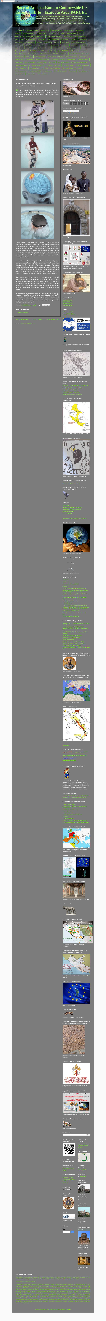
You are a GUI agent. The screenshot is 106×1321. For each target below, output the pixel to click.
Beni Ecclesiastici (68, 30)
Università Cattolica (83, 59)
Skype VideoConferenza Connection (72, 507)
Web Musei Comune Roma (82, 65)
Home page (37, 319)
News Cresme (48, 42)
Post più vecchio (53, 319)
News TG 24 (83, 45)
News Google (18, 45)
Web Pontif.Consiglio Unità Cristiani (71, 68)
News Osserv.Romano (53, 45)
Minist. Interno (40, 36)
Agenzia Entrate (20, 30)
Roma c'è (65, 586)
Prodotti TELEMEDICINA (69, 314)
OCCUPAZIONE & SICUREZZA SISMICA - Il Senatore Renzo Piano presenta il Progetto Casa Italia (75, 628)
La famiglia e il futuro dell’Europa (71, 637)
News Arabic (64, 39)
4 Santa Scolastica (67, 603)
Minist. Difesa (30, 36)
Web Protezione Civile (21, 71)
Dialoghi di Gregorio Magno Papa (71, 392)
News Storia (65, 45)
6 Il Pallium (65, 816)
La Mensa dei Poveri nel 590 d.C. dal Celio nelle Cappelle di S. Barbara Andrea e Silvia (75, 591)
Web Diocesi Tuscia (37, 65)
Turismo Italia (82, 56)
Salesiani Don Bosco (45, 53)
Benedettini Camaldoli (32, 30)
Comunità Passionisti (28, 33)
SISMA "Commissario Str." (60, 53)
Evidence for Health (68, 311)
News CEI (39, 42)
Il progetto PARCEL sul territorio (71, 616)
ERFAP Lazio (52, 33)
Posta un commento (23, 312)
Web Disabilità (49, 65)
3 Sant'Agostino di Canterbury (70, 601)
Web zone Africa (31, 74)
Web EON (57, 65)
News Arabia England (53, 39)
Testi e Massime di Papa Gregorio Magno (73, 641)
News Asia (73, 39)
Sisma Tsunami (19, 56)
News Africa (41, 39)
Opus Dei (28, 48)
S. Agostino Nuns (33, 53)
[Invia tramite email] (43, 305)
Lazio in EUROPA (67, 513)
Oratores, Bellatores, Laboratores (41, 48)
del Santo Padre (82, 1169)
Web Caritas (52, 62)
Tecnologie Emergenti (71, 56)
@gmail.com (43, 1278)
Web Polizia (44, 68)
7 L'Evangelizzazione (68, 818)
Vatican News (18, 62)
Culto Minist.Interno (41, 33)
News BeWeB (18, 42)
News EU (56, 42)
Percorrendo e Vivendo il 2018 (71, 584)
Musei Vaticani (19, 39)
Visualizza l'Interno (67, 300)
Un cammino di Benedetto (42, 59)
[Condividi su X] (46, 305)
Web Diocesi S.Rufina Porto (22, 65)
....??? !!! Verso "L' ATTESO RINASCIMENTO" (75, 588)
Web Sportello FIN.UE (35, 71)
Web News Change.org (21, 68)
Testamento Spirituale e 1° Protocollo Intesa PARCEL (84, 1145)
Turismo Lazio (19, 59)
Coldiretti (17, 33)
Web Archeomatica (30, 62)
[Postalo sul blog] (44, 305)
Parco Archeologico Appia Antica (71, 390)
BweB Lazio (66, 582)
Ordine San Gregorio (58, 48)
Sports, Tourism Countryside (55, 56)
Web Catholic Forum (63, 62)
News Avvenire (83, 39)
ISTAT (80, 33)
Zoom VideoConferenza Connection (72, 509)
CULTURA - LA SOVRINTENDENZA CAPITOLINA (75, 385)
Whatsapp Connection (68, 511)
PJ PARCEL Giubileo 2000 (37, 51)
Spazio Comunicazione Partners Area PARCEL (75, 755)
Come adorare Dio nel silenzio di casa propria (75, 518)
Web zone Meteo (42, 74)
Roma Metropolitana (20, 53)
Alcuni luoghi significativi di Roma (71, 483)
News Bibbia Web (29, 42)
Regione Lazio (50, 51)
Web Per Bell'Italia (55, 68)
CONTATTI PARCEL (68, 1177)
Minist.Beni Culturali (80, 36)
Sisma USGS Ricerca (40, 56)
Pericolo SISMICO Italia (21, 51)
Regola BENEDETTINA (63, 51)
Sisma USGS (29, 56)
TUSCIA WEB (29, 59)
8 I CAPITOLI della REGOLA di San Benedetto (75, 605)
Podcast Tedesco (67, 305)
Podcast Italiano (67, 301)
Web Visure (72, 71)
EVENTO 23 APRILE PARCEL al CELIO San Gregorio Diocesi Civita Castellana (74, 644)
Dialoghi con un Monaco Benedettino (72, 394)
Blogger (69, 1309)
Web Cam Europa (42, 62)
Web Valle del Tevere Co (60, 71)
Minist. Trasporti (68, 36)
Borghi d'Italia (79, 30)
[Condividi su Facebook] (47, 305)
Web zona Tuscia (19, 74)
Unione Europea (71, 59)
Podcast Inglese (67, 303)
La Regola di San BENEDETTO (71, 610)
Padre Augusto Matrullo (69, 760)
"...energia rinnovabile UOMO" (80, 752)
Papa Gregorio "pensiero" (72, 48)
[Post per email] (40, 305)
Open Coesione (19, 48)
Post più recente (22, 319)
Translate (74, 113)
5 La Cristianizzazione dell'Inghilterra (72, 814)
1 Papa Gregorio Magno (69, 804)
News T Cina (74, 45)
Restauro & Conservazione (79, 51)
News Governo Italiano (31, 45)
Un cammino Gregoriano (58, 59)
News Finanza (65, 42)
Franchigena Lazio (71, 33)
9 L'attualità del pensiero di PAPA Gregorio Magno (76, 822)
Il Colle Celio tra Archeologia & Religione (73, 388)
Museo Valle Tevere (31, 39)
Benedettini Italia (45, 30)
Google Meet (66, 505)
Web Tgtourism (47, 71)
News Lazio (42, 45)
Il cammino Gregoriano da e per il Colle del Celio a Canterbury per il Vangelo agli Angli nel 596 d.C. (76, 608)
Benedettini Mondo (57, 30)
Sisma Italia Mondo (75, 53)
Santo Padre (83, 1176)
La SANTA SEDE (19, 36)
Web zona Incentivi (83, 71)
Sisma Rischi (85, 53)
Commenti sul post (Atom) (28, 323)
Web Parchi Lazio (34, 68)
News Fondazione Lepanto (78, 42)
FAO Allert (61, 33)
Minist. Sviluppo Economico (54, 36)
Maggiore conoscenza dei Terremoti (72, 635)
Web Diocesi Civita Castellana (79, 62)
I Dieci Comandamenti (68, 639)
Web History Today (68, 65)
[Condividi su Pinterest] (49, 305)
